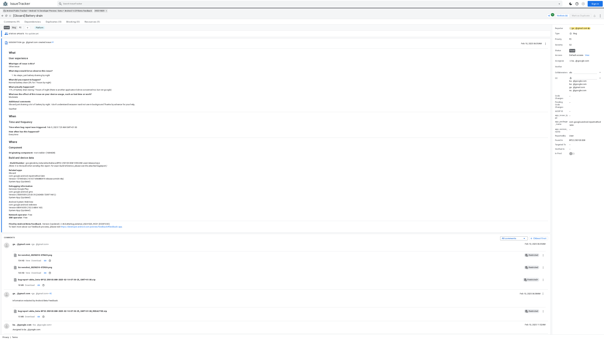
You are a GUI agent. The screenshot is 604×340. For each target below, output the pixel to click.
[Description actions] (545, 43)
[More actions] (600, 15)
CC (556, 78)
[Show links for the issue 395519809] (106, 11)
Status (558, 50)
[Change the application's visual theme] (571, 4)
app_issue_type (561, 116)
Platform (40, 28)
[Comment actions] (542, 293)
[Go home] (2, 16)
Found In (559, 140)
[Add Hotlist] (28, 28)
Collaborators (561, 72)
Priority (558, 39)
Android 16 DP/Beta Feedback (78, 11)
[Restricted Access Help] (50, 261)
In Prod (558, 153)
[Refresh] (6, 16)
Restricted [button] (533, 255)
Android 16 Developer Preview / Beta (46, 11)
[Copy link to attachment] (45, 260)
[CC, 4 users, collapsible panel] (585, 78)
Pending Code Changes (559, 104)
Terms (15, 337)
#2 (50, 293)
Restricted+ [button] (532, 279)
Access (558, 55)
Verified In (560, 149)
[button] (578, 33)
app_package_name (561, 123)
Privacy (6, 337)
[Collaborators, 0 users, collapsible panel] (585, 72)
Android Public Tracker (16, 11)
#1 (52, 42)
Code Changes (559, 97)
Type (557, 33)
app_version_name (561, 130)
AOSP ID (559, 111)
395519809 (99, 11)
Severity (558, 45)
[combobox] (310, 4)
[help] (577, 4)
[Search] (60, 4)
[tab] (11, 21)
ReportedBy (560, 136)
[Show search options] (559, 4)
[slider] (552, 179)
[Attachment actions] (543, 255)
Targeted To (560, 145)
